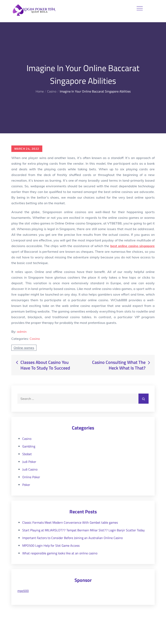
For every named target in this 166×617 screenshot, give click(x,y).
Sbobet (27, 454)
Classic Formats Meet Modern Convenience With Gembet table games (70, 522)
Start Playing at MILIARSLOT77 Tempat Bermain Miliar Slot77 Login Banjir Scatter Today (83, 530)
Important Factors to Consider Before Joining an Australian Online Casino (72, 537)
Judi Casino (29, 469)
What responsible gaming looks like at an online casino (59, 553)
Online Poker (31, 477)
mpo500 (23, 590)
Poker (26, 484)
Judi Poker (29, 461)
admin (22, 332)
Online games (24, 348)
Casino (35, 339)
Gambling (28, 446)
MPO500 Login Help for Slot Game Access (51, 545)
